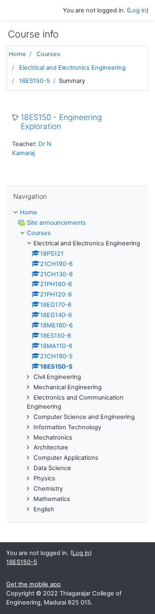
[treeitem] (77, 212)
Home (17, 54)
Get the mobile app (33, 584)
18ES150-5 (34, 81)
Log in (137, 10)
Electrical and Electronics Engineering (72, 67)
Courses (48, 54)
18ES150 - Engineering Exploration (61, 122)
